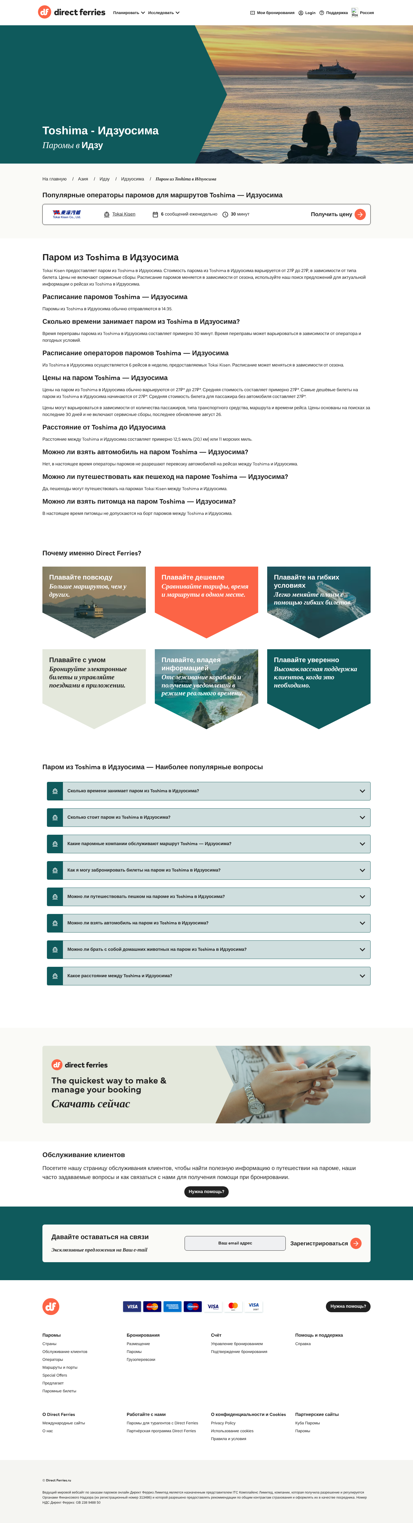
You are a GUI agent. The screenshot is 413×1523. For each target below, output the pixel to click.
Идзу (104, 179)
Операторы (52, 1359)
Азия (83, 179)
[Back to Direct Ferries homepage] (71, 12)
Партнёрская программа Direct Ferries (161, 1431)
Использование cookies (232, 1431)
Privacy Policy (223, 1423)
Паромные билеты (59, 1391)
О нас (47, 1431)
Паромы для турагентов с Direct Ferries (162, 1423)
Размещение (138, 1343)
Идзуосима (132, 179)
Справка (303, 1343)
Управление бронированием (237, 1343)
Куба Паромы (307, 1423)
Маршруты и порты (60, 1367)
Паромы (134, 1351)
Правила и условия (228, 1438)
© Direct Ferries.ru (56, 1480)
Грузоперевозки (141, 1359)
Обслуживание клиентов (64, 1351)
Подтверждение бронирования (239, 1351)
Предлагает (53, 1383)
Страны (49, 1343)
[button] (209, 791)
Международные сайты (63, 1423)
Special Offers (54, 1375)
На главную (54, 179)
